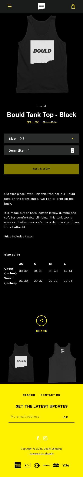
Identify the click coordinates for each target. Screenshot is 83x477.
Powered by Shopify (42, 453)
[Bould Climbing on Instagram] (45, 438)
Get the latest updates (42, 406)
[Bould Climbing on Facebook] (38, 438)
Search (29, 395)
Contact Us (50, 395)
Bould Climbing (53, 448)
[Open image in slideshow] (41, 54)
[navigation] (9, 6)
